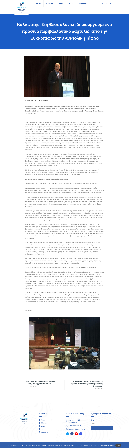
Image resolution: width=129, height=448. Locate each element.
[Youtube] (107, 3)
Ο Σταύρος (49, 3)
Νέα (70, 3)
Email (92, 420)
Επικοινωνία (83, 3)
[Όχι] (127, 445)
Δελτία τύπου (44, 100)
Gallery (61, 3)
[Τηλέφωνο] (111, 3)
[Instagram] (80, 434)
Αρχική (38, 3)
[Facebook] (102, 3)
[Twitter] (98, 3)
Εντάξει (118, 445)
